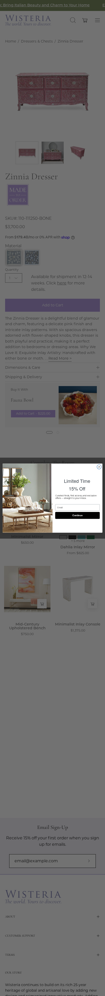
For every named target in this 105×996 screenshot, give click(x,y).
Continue (77, 515)
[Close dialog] (99, 467)
